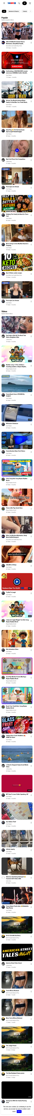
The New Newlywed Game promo (15, 1073)
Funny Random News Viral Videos (15, 451)
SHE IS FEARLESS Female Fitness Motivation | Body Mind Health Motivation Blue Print (15, 43)
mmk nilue (8, 881)
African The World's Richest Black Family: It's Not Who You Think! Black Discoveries (16, 102)
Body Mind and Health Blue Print (14, 46)
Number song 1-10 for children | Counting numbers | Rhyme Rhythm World (16, 366)
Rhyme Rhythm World (11, 369)
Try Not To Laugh (11, 592)
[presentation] (30, 11)
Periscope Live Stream (12, 186)
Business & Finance (14, 11)
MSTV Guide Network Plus (12, 938)
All (4, 11)
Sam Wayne (9, 75)
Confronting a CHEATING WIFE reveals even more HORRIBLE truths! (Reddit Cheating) (17, 73)
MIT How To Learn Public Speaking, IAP (17, 794)
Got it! (19, 1111)
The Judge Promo (11, 1045)
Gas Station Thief (11, 821)
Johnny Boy (9, 161)
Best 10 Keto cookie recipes (14, 273)
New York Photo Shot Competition (15, 159)
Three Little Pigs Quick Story (14, 508)
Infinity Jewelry (10, 849)
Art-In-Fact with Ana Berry (13, 935)
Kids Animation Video (12, 649)
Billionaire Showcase (12, 423)
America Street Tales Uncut (14, 963)
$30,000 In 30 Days (11, 565)
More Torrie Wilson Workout (14, 1018)
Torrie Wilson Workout (12, 990)
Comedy (25, 11)
